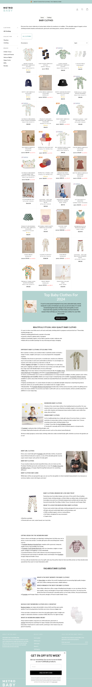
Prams (26, 6)
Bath (68, 6)
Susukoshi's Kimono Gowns (78, 376)
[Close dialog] (64, 653)
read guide (61, 318)
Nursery (34, 6)
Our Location (37, 638)
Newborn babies (25, 607)
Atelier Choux (7, 51)
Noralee (6, 65)
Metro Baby (42, 580)
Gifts (50, 9)
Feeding (61, 6)
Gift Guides (37, 643)
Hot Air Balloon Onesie (64, 424)
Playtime (53, 6)
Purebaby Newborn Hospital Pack (41, 386)
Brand (6, 48)
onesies (23, 622)
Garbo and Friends (9, 54)
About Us (36, 646)
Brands (18, 6)
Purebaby (25, 428)
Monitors (43, 6)
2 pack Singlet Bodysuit (52, 372)
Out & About (41, 9)
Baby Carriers (29, 9)
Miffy (5, 63)
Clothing (19, 9)
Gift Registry (20, 12)
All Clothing (7, 31)
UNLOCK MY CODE (45, 673)
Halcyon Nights (8, 57)
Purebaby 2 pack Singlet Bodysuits (32, 548)
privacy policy (54, 681)
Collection (8, 36)
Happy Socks (7, 60)
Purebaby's (36, 372)
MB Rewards (65, 9)
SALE (56, 9)
